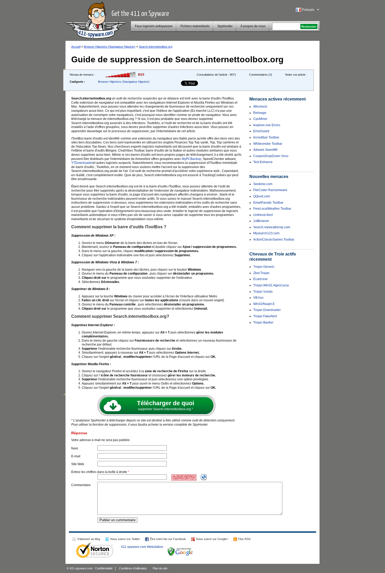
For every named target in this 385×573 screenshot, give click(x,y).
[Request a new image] (204, 477)
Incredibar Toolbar (266, 137)
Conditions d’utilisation (133, 568)
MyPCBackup (191, 159)
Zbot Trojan (261, 273)
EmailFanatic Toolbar (268, 202)
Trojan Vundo (263, 291)
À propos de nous (253, 26)
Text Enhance (263, 162)
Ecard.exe (260, 279)
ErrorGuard (261, 131)
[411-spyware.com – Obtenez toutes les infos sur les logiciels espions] (95, 19)
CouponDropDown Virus (270, 156)
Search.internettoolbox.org (155, 46)
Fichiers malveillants (195, 26)
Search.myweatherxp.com (271, 227)
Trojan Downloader (267, 310)
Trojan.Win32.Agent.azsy (271, 285)
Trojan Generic (263, 267)
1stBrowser (261, 221)
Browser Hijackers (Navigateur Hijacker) (109, 46)
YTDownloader (82, 163)
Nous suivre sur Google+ (212, 539)
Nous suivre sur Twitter (125, 539)
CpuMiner (260, 119)
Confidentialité (104, 568)
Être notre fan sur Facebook (168, 539)
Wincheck (260, 106)
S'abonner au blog (88, 539)
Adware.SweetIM (265, 150)
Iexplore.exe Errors (266, 125)
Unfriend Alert (263, 215)
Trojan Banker (263, 322)
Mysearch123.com (266, 233)
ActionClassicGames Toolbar (273, 239)
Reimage (259, 113)
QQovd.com (261, 196)
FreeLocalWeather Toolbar (272, 208)
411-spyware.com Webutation (142, 547)
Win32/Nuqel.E (264, 304)
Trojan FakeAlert (265, 316)
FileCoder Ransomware (270, 190)
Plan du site (160, 568)
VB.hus (258, 297)
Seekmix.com (262, 184)
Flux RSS (244, 539)
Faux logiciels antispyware (154, 26)
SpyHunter (225, 26)
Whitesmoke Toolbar (267, 144)
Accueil (75, 46)
